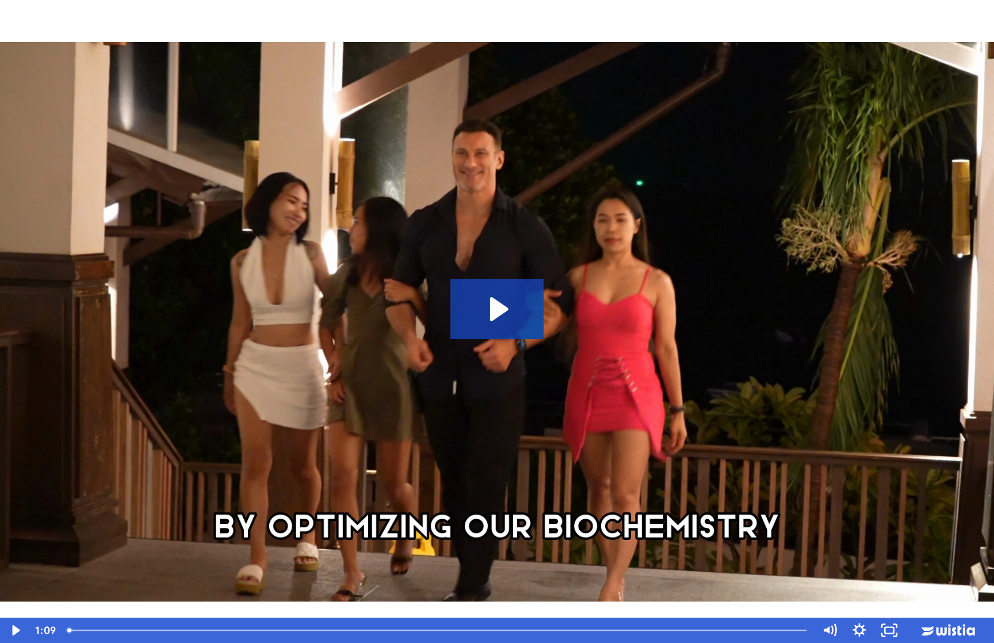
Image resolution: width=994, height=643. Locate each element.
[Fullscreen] (889, 630)
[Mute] (829, 630)
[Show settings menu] (859, 630)
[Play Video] (15, 630)
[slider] (438, 630)
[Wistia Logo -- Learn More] (949, 630)
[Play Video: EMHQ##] (497, 309)
